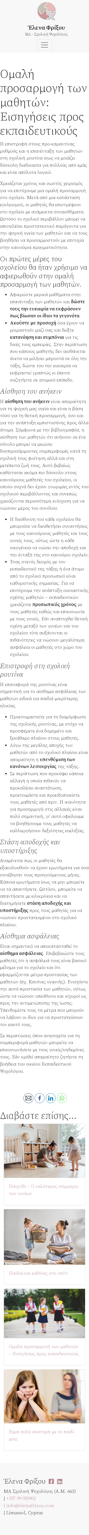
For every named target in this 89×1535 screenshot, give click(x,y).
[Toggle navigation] (44, 45)
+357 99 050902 (21, 1498)
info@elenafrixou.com (30, 1506)
